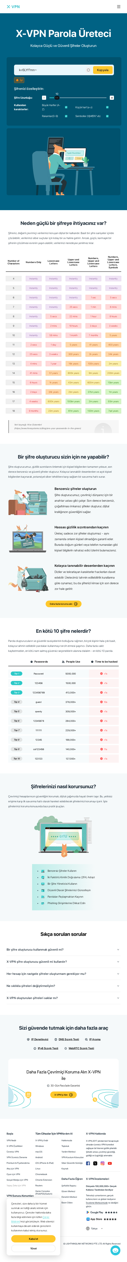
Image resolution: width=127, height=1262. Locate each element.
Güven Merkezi (68, 1191)
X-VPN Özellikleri (14, 1146)
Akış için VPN (13, 1168)
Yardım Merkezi (69, 1151)
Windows (39, 1146)
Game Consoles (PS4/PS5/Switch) (43, 1192)
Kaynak (65, 1168)
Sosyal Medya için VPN (17, 1180)
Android (38, 1157)
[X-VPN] (13, 6)
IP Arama (95, 1039)
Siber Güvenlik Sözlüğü (72, 1163)
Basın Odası (67, 1202)
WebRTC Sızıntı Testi (81, 1048)
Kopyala (103, 70)
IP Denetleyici (39, 1039)
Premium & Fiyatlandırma (18, 1163)
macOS (38, 1151)
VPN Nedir (11, 1140)
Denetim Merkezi (69, 1197)
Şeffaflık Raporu (69, 1185)
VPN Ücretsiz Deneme (17, 1157)
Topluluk (65, 1146)
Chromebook (41, 1174)
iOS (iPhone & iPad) (44, 1163)
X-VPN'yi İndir (41, 1140)
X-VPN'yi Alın (61, 1094)
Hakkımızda (67, 1140)
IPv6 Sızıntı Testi (48, 1048)
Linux (37, 1168)
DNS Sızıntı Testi (69, 1039)
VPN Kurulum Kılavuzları (73, 1157)
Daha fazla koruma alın (61, 604)
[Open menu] (118, 6)
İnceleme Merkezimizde (97, 1203)
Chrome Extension (43, 1180)
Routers (38, 1185)
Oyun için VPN (13, 1174)
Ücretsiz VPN (13, 1151)
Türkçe (94, 1228)
